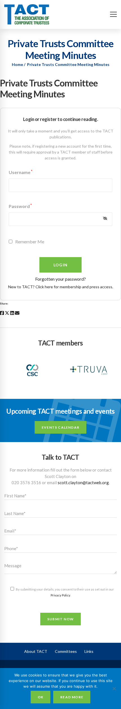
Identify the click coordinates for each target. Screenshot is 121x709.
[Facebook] (2, 313)
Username (20, 172)
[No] (114, 688)
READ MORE (71, 697)
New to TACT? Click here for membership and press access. (60, 286)
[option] (32, 370)
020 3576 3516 (26, 482)
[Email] (17, 313)
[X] (7, 313)
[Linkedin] (12, 313)
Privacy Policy (60, 595)
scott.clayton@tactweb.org (83, 482)
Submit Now (60, 619)
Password (20, 206)
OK (40, 697)
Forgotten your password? (60, 279)
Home (17, 64)
